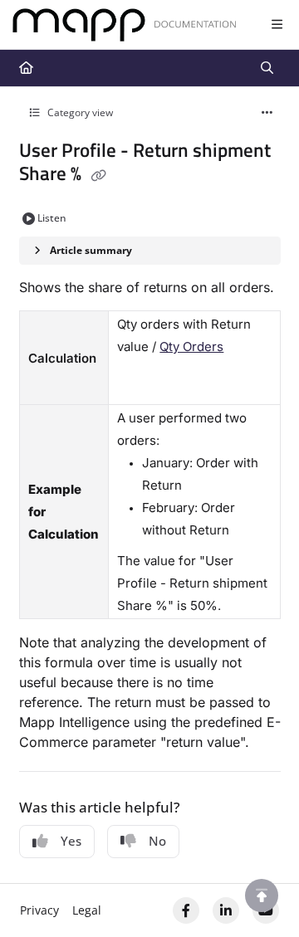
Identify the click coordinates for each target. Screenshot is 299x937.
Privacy (39, 910)
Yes (71, 840)
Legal (86, 910)
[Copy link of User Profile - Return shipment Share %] (99, 175)
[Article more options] (267, 113)
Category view (79, 112)
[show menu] (276, 25)
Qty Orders (191, 346)
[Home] (124, 25)
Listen (51, 218)
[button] (261, 895)
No (157, 840)
